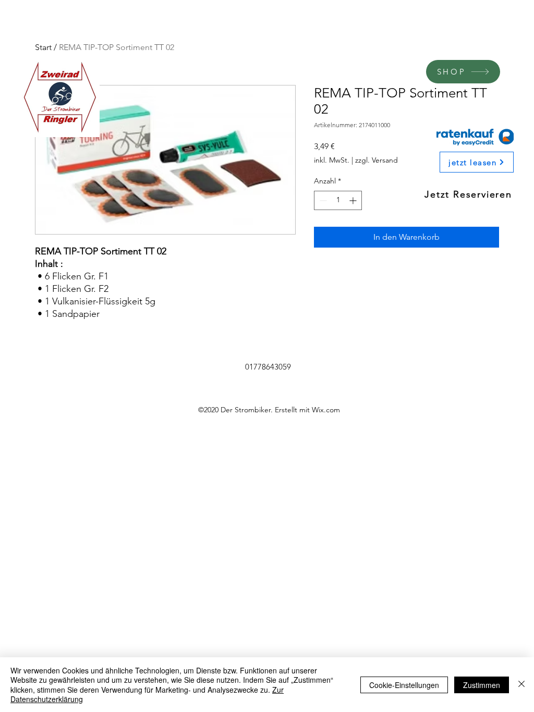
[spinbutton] (338, 200)
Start (43, 47)
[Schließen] (521, 685)
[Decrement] (322, 200)
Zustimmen (481, 685)
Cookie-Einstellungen (404, 685)
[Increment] (353, 200)
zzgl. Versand (376, 160)
